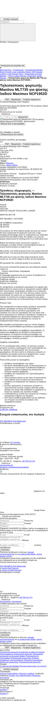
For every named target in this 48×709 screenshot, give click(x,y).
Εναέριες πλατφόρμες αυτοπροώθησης (19, 659)
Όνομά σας (28, 521)
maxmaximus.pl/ (6, 465)
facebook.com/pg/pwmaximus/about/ (14, 467)
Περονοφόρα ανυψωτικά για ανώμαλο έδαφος (21, 655)
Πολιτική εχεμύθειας (27, 673)
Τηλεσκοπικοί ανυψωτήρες (21, 658)
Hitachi (28, 72)
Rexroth (15, 74)
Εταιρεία (27, 523)
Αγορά (3, 161)
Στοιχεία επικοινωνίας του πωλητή (33, 666)
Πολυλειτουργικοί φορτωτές (30, 662)
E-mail (27, 535)
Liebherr (3, 74)
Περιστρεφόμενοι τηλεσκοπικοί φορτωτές (16, 654)
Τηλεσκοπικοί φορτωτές (9, 652)
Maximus (9, 163)
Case (14, 72)
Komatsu (39, 72)
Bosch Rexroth (6, 72)
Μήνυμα (25, 540)
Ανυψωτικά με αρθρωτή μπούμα (31, 652)
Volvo (21, 74)
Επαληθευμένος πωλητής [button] (10, 423)
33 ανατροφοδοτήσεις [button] (8, 448)
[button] (24, 53)
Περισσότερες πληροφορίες (11, 601)
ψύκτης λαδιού (12, 165)
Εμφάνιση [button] (17, 461)
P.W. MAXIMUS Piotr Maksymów (13, 421)
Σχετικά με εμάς (6, 666)
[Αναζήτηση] (17, 32)
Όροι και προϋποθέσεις (9, 673)
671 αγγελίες (15, 442)
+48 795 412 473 (28, 461)
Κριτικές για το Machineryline (20, 676)
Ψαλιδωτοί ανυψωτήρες (9, 662)
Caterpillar (21, 72)
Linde (9, 74)
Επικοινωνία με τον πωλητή (12, 134)
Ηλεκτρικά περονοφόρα (33, 660)
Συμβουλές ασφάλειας (8, 410)
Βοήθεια (16, 666)
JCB (33, 72)
